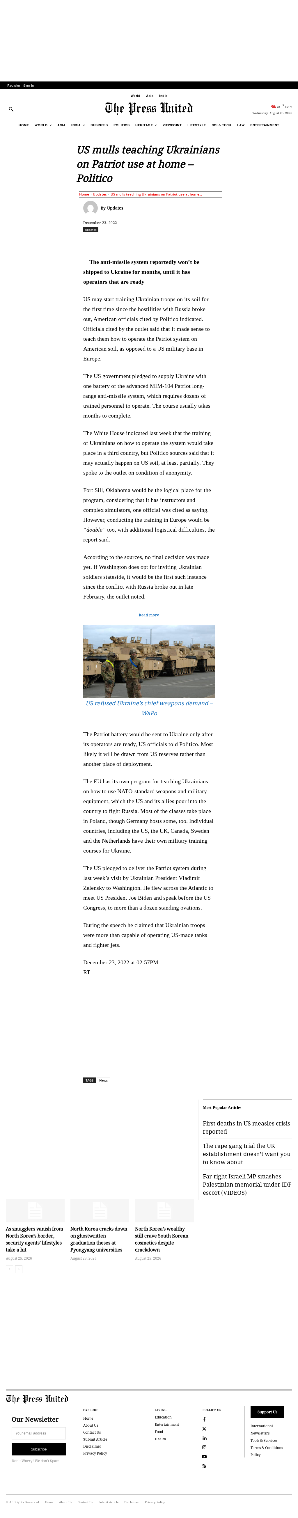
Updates (100, 194)
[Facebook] (124, 242)
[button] (11, 109)
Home (84, 194)
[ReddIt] (151, 242)
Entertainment (167, 1424)
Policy (256, 1454)
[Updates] (92, 208)
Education (163, 1417)
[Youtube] (204, 1457)
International (262, 1425)
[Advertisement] (149, 40)
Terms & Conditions (267, 1447)
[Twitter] (204, 1429)
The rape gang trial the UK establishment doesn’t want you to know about (247, 1154)
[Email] (204, 242)
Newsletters (260, 1433)
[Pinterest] (191, 242)
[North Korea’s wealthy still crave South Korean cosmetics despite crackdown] (164, 1210)
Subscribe (39, 1449)
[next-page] (18, 1269)
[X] (137, 242)
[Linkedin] (178, 242)
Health (160, 1439)
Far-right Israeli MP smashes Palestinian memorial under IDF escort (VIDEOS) (247, 1184)
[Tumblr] (218, 242)
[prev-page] (9, 1269)
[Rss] (204, 1466)
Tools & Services (264, 1440)
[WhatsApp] (164, 242)
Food (159, 1431)
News (103, 1080)
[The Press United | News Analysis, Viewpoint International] (149, 108)
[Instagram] (204, 1447)
